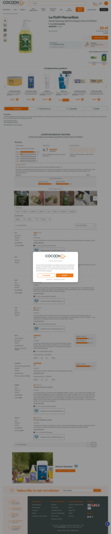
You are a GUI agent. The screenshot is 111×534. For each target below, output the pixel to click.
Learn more (49, 279)
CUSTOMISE (46, 275)
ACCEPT (64, 275)
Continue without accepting (55, 260)
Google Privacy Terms (59, 279)
